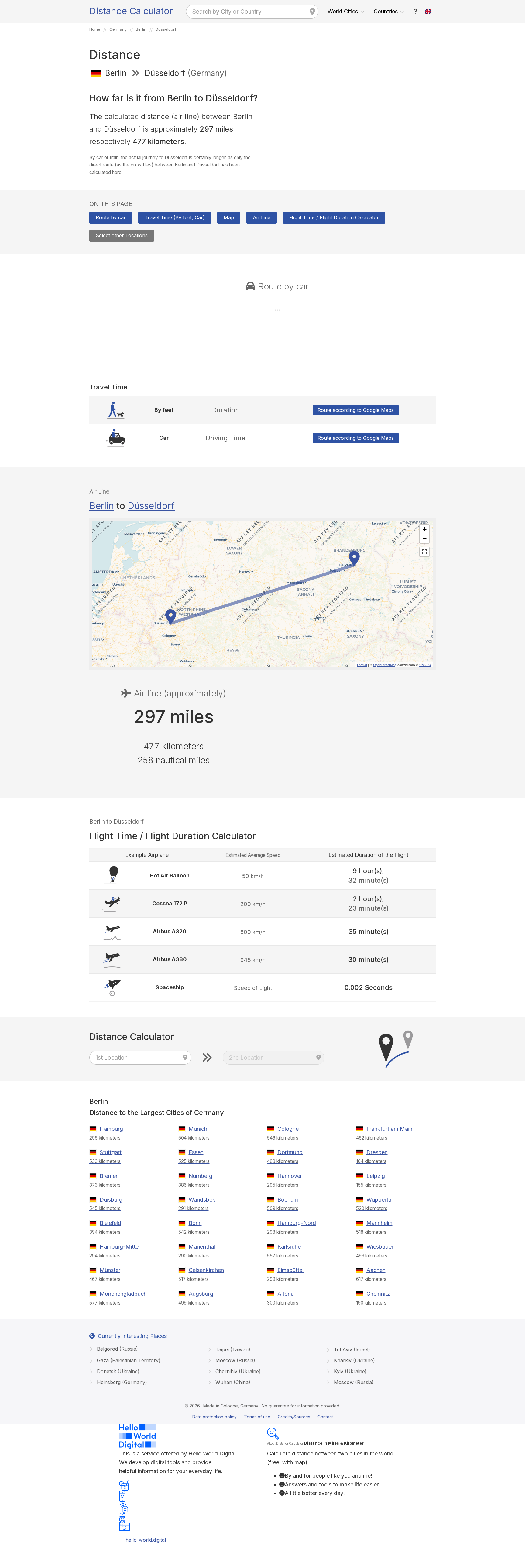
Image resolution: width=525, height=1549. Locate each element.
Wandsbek (202, 1199)
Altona (285, 1294)
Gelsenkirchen (206, 1270)
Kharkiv (353, 1360)
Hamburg (111, 1129)
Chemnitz (378, 1294)
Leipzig (375, 1176)
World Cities (343, 11)
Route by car (111, 217)
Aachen (376, 1270)
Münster (110, 1270)
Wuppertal (379, 1199)
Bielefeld (110, 1223)
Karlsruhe (289, 1246)
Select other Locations (122, 235)
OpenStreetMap (384, 664)
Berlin (101, 505)
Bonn (195, 1223)
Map (229, 217)
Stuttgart (111, 1152)
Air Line (261, 217)
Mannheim (379, 1223)
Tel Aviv (351, 1349)
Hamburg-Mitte (119, 1246)
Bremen (109, 1176)
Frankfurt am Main (389, 1129)
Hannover (289, 1176)
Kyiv (349, 1371)
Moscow (234, 1360)
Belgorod (116, 1349)
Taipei (232, 1349)
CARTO (425, 664)
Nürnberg (200, 1176)
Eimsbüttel (290, 1270)
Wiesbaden (380, 1246)
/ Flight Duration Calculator (334, 217)
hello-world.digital (145, 1540)
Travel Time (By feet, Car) (175, 217)
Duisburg (111, 1199)
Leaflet (362, 664)
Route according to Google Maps (355, 410)
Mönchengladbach (123, 1294)
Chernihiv (237, 1371)
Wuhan (232, 1382)
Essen (196, 1152)
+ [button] (425, 529)
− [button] (425, 538)
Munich (198, 1129)
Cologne (288, 1129)
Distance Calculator (131, 10)
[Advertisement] (351, 126)
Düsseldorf (151, 505)
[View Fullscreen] (424, 551)
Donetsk (117, 1371)
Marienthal (202, 1246)
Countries (386, 11)
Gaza (127, 1360)
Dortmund (290, 1152)
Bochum (287, 1199)
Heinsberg (121, 1382)
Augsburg (201, 1294)
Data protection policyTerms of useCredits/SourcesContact (262, 1416)
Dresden (377, 1152)
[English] (428, 11)
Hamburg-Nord (296, 1223)
